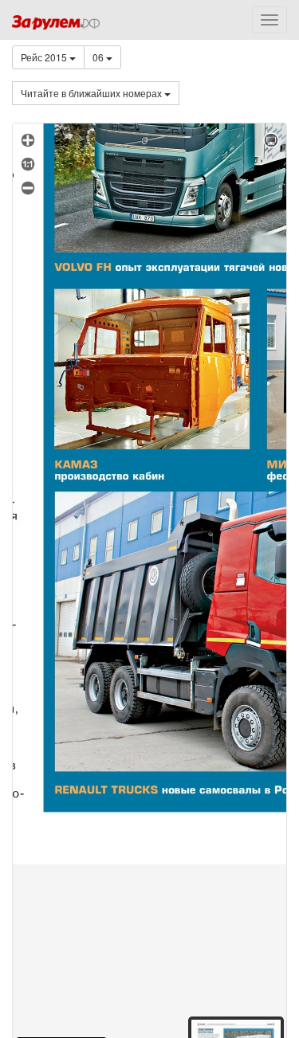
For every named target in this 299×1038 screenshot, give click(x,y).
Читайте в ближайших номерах (92, 93)
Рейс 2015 (45, 57)
